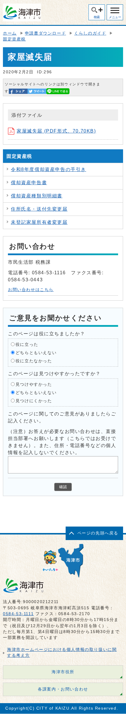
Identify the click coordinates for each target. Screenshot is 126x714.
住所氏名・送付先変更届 (39, 209)
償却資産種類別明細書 (36, 195)
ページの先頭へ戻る (97, 533)
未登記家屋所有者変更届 (39, 222)
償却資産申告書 (29, 182)
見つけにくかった (34, 400)
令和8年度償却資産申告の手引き (48, 169)
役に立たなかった (34, 360)
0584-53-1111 (18, 614)
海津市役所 (63, 672)
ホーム (10, 33)
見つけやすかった (34, 384)
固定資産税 (14, 39)
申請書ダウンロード (45, 33)
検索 (97, 17)
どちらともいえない (36, 352)
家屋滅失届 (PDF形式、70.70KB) (56, 130)
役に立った (27, 344)
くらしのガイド (90, 33)
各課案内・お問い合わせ (63, 689)
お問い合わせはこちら (31, 289)
